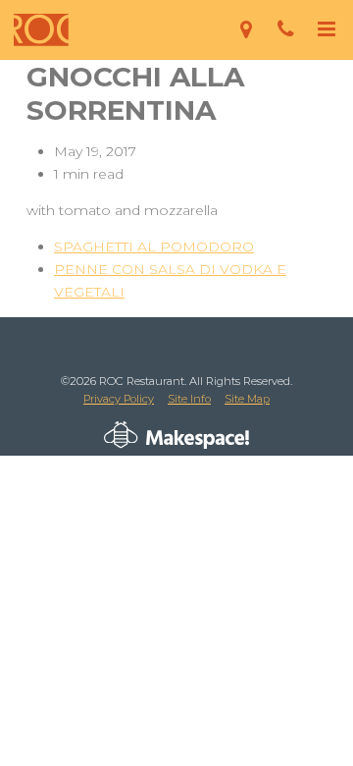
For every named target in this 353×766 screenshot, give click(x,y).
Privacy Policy (118, 399)
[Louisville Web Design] (121, 435)
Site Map (247, 399)
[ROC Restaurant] (41, 30)
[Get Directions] (245, 30)
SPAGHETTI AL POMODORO (154, 246)
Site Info (189, 399)
